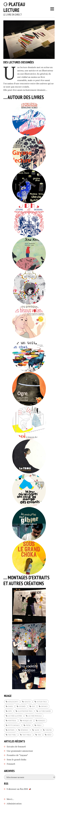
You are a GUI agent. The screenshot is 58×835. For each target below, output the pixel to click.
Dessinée (22, 706)
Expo (10, 711)
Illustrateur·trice (25, 711)
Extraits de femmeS (16, 746)
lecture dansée (45, 711)
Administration (14, 803)
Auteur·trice (42, 701)
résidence (24, 730)
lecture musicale (35, 716)
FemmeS (11, 763)
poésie (28, 725)
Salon (37, 730)
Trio (39, 735)
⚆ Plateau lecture (14, 7)
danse (10, 706)
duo (33, 706)
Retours (11, 730)
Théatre (48, 730)
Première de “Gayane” (17, 755)
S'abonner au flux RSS (17, 788)
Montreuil (12, 720)
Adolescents (13, 701)
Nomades (41, 720)
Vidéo (49, 735)
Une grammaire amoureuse (20, 750)
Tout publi (12, 735)
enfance (44, 706)
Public (39, 725)
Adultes (27, 701)
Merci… (10, 799)
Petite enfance (14, 725)
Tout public (26, 735)
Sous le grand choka (16, 759)
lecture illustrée (15, 716)
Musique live (27, 720)
